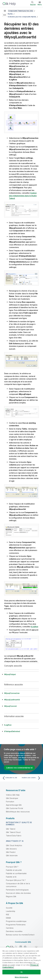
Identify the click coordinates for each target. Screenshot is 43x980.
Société (9, 908)
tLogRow (34, 626)
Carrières (9, 928)
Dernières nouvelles (14, 931)
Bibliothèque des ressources (18, 812)
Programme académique (16, 921)
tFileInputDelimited (12, 731)
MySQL (10, 14)
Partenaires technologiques (17, 890)
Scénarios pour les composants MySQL (22, 17)
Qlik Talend (10, 829)
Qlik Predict (10, 852)
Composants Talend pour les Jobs (20, 11)
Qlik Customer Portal (14, 808)
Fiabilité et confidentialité (16, 873)
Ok (21, 972)
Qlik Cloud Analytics (14, 845)
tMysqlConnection (12, 693)
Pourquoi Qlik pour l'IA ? (16, 880)
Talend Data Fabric (13, 836)
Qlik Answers (11, 849)
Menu (40, 5)
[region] (21, 963)
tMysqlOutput (10, 674)
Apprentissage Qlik (14, 805)
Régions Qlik (11, 896)
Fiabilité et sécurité (14, 870)
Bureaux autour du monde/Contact (20, 935)
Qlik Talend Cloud (13, 832)
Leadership (10, 911)
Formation (10, 802)
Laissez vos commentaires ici (19, 768)
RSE (7, 915)
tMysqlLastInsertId (12, 699)
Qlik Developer (12, 798)
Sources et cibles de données (18, 893)
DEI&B (8, 918)
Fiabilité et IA (11, 877)
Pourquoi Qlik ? (12, 867)
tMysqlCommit (10, 706)
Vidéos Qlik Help (13, 795)
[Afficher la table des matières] (5, 11)
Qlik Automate (12, 855)
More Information (21, 977)
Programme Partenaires (16, 925)
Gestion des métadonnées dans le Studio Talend (23, 195)
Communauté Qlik (23, 942)
